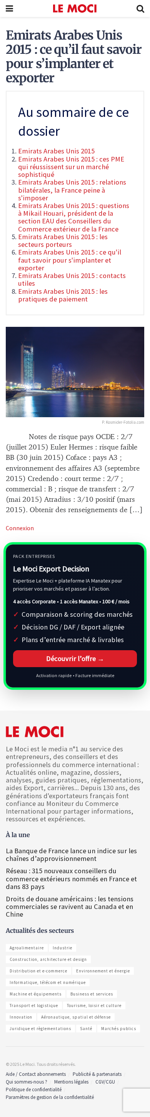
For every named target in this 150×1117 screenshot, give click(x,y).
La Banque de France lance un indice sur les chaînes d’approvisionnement (71, 854)
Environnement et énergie (103, 971)
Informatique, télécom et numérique (48, 982)
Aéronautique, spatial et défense (76, 1017)
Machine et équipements (36, 994)
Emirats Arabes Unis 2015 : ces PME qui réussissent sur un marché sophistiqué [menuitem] (71, 167)
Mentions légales (71, 1082)
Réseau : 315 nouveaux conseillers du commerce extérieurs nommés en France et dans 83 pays (71, 878)
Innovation (21, 1017)
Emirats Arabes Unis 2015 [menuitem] (56, 150)
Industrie (62, 948)
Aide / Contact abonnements (36, 1074)
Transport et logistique (34, 1005)
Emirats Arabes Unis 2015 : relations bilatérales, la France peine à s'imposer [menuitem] (72, 190)
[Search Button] (140, 8)
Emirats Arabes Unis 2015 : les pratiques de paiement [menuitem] (63, 295)
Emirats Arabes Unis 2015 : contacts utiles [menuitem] (72, 279)
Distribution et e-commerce (38, 971)
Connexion (20, 528)
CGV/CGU (105, 1082)
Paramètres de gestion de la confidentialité (50, 1097)
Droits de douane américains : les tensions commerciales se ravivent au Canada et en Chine (69, 906)
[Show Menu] (9, 8)
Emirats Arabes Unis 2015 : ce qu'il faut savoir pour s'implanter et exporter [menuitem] (69, 260)
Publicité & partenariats (97, 1074)
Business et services (91, 994)
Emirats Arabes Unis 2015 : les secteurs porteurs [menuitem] (63, 240)
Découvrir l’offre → (75, 658)
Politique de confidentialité (34, 1089)
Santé (86, 1028)
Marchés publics (118, 1028)
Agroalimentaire (27, 948)
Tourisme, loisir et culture (94, 1005)
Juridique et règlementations (40, 1028)
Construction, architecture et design (48, 959)
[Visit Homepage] (75, 8)
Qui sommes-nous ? (26, 1082)
